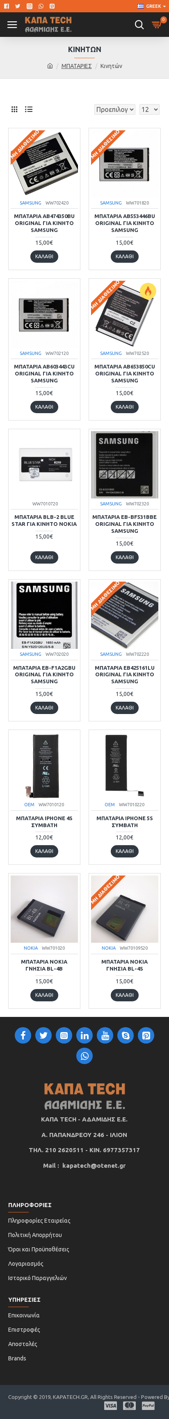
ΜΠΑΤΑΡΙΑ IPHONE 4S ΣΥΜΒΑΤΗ (44, 821)
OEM (29, 804)
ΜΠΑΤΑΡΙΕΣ (77, 66)
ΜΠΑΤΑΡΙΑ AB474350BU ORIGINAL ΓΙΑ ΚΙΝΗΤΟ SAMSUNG (44, 223)
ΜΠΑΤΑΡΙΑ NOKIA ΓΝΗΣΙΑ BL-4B (44, 965)
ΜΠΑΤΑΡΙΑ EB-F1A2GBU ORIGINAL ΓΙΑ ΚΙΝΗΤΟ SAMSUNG (44, 674)
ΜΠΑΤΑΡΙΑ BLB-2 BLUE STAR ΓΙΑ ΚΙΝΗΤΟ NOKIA (44, 520)
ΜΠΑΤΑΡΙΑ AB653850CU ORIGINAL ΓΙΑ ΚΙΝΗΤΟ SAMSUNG (124, 373)
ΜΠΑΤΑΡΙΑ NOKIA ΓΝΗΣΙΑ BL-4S (124, 965)
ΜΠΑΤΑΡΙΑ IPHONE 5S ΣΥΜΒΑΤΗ (124, 821)
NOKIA (31, 948)
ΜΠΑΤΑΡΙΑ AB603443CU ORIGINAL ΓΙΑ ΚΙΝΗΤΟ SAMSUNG (44, 373)
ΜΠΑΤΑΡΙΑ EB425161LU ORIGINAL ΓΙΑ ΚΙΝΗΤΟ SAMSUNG (125, 674)
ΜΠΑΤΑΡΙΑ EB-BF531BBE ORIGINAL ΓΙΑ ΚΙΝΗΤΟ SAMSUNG (124, 524)
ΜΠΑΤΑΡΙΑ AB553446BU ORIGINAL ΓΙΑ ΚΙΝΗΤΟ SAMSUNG (124, 223)
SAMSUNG (30, 202)
